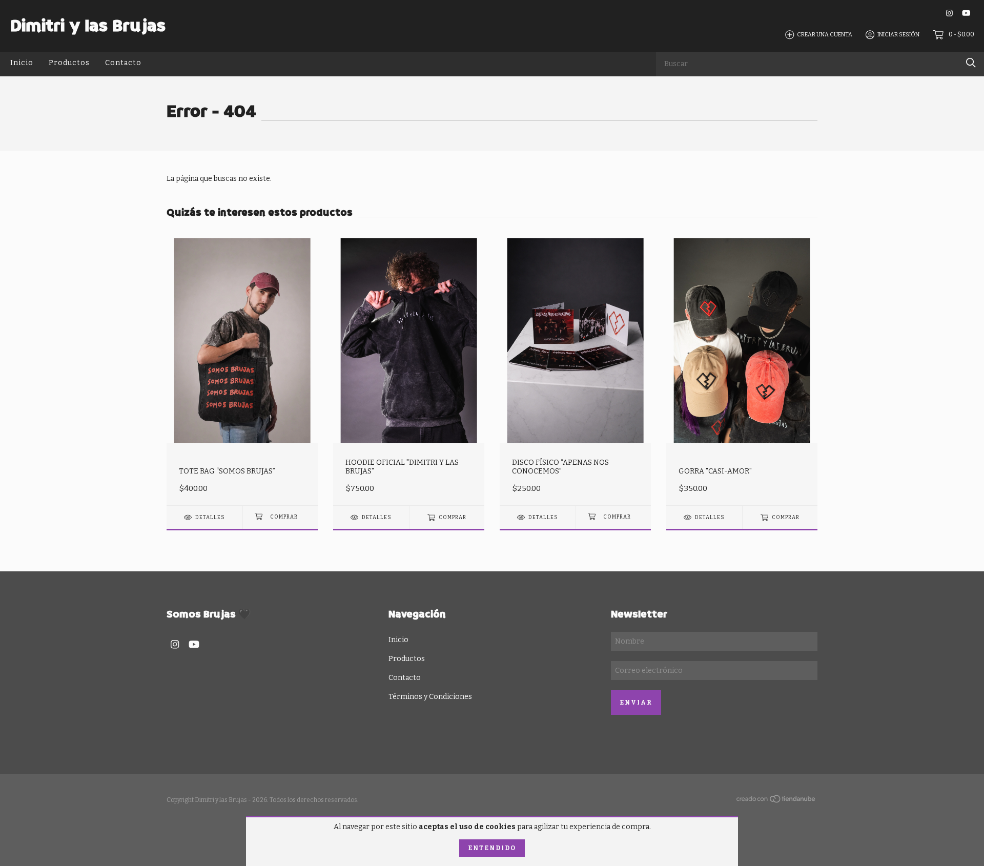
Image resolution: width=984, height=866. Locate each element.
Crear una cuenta (824, 34)
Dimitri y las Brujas (88, 25)
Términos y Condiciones (430, 696)
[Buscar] (971, 63)
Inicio (21, 62)
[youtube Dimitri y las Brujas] (966, 13)
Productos (69, 62)
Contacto (123, 62)
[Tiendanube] (776, 801)
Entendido (492, 848)
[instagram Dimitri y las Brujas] (949, 13)
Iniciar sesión (898, 34)
